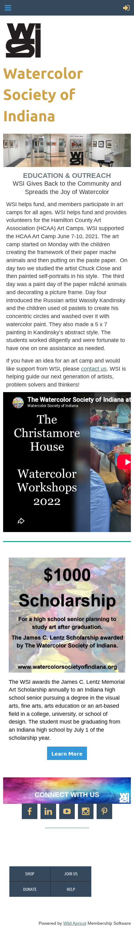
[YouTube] (67, 811)
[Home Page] (66, 40)
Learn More (67, 753)
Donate (29, 889)
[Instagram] (85, 811)
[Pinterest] (104, 811)
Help (71, 889)
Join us (71, 873)
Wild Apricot (74, 923)
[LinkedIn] (48, 811)
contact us (94, 369)
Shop (29, 873)
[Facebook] (29, 811)
